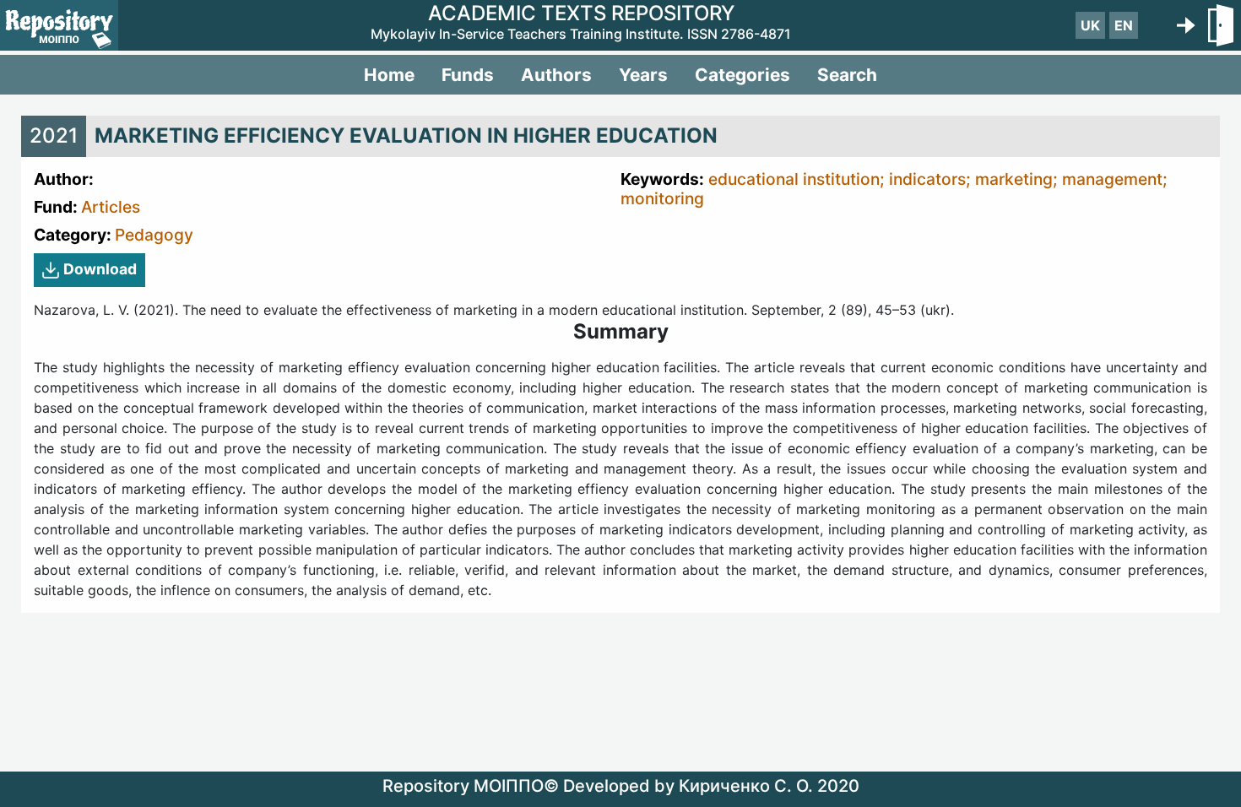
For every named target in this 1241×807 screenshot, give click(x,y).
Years (643, 74)
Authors (556, 74)
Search (847, 74)
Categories (742, 74)
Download (100, 269)
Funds (468, 74)
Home (389, 74)
